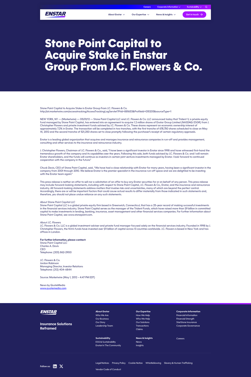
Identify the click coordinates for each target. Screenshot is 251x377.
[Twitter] (61, 366)
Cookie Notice (135, 363)
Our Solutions (142, 322)
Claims (139, 329)
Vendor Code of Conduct (108, 369)
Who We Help (143, 318)
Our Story (100, 322)
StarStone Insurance (186, 322)
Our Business (102, 318)
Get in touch (192, 14)
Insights (140, 345)
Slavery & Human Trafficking (178, 363)
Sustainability (193, 7)
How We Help (143, 315)
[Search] (206, 7)
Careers (147, 7)
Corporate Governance (188, 325)
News (139, 342)
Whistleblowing (153, 363)
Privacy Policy (119, 363)
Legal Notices (102, 363)
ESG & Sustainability (106, 342)
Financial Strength (185, 318)
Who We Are (102, 315)
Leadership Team (104, 325)
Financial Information (186, 315)
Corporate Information (167, 7)
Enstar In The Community (108, 345)
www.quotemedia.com (53, 288)
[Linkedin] (55, 366)
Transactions (142, 325)
